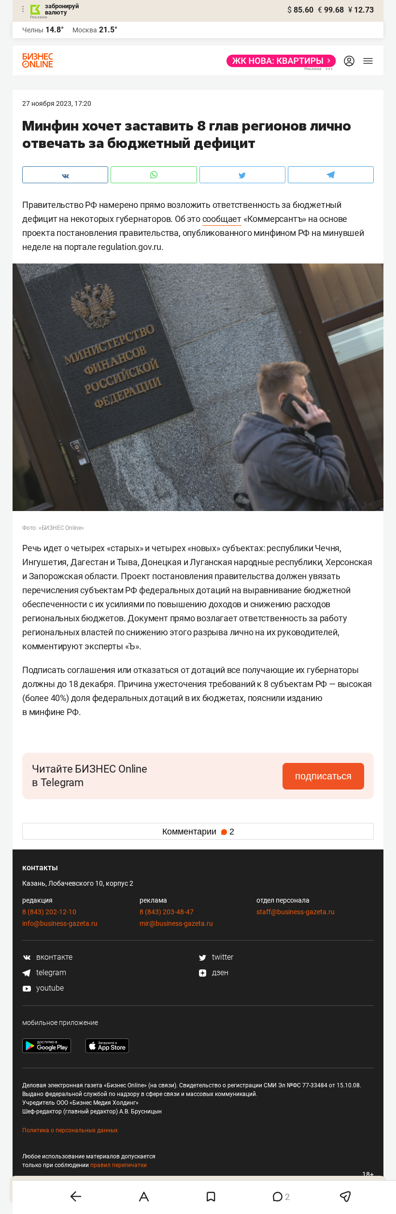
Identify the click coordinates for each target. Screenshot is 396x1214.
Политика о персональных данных (70, 1130)
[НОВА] (278, 61)
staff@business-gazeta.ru (295, 912)
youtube (49, 988)
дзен (219, 972)
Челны (32, 30)
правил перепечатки (118, 1165)
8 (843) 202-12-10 (49, 912)
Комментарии (198, 831)
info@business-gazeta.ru (60, 923)
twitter (221, 957)
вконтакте (53, 957)
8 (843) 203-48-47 (167, 912)
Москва (84, 30)
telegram (50, 972)
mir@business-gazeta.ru (176, 923)
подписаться (323, 776)
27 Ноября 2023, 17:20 (56, 103)
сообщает (221, 219)
